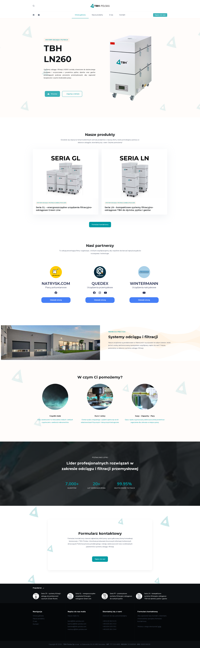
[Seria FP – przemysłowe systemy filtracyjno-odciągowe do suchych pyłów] (105, 596)
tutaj (159, 626)
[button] (56, 40)
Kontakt (122, 15)
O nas (111, 15)
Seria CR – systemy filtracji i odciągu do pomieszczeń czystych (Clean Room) (51, 596)
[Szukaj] (33, 6)
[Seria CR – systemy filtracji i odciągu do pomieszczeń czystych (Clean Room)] (36, 596)
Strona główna (80, 15)
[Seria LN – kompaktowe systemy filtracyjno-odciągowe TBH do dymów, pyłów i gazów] (134, 173)
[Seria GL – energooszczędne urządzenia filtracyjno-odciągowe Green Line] (65, 173)
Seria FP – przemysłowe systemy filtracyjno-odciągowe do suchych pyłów (121, 596)
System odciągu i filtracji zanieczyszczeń (51, 203)
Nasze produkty (97, 15)
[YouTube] (105, 292)
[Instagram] (39, 15)
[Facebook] (33, 15)
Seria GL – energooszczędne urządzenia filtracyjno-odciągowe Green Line (85, 596)
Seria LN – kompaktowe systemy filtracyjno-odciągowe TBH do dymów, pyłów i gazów (155, 596)
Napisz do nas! (160, 15)
